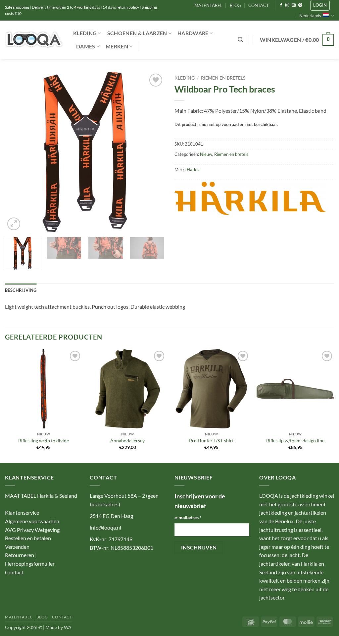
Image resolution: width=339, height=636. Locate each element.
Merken (117, 46)
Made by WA (58, 627)
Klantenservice (22, 512)
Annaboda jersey (127, 440)
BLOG (235, 5)
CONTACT (258, 5)
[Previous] (17, 152)
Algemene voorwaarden (32, 521)
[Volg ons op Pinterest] (300, 5)
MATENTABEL (208, 5)
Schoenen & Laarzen (137, 33)
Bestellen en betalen (28, 538)
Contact (14, 572)
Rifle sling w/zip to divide (43, 440)
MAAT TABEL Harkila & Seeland (41, 495)
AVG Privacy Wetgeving (32, 530)
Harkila (194, 169)
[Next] (153, 152)
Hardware (193, 33)
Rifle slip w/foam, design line (295, 440)
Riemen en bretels (223, 78)
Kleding (85, 33)
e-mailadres (188, 517)
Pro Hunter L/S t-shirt (211, 440)
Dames (85, 46)
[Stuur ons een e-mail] (294, 5)
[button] (320, 5)
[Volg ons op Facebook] (281, 5)
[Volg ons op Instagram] (287, 5)
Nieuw (206, 154)
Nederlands (310, 15)
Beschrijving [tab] (20, 290)
